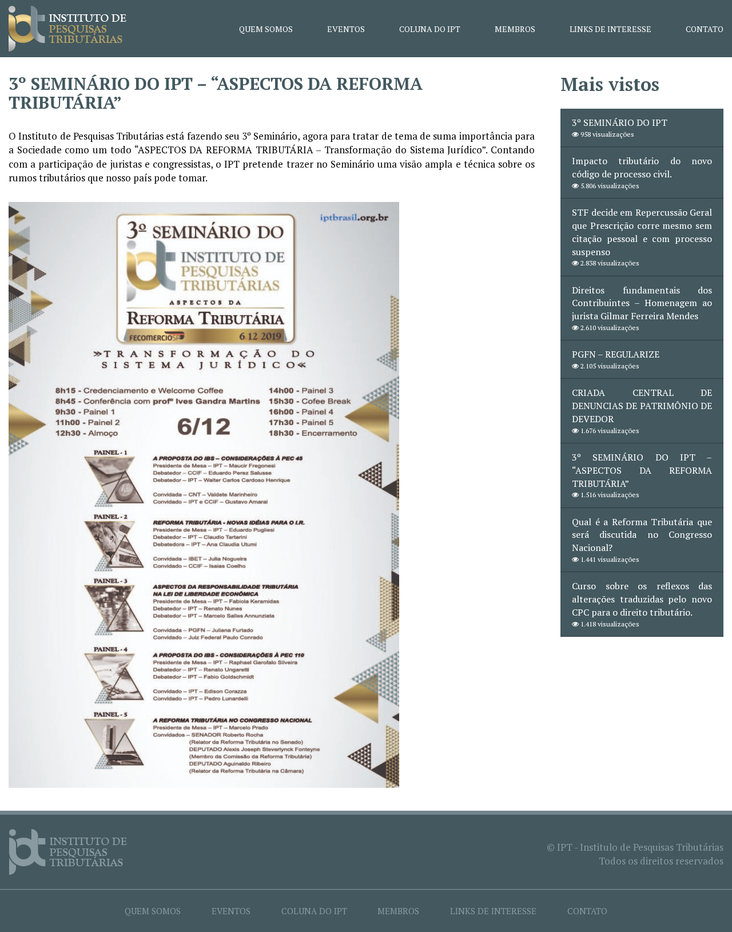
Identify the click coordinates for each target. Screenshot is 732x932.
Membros (515, 28)
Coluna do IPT (429, 28)
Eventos (346, 28)
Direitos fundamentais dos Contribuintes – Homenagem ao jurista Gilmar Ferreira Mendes (642, 303)
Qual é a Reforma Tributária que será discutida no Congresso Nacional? (642, 534)
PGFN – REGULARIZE (615, 354)
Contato (704, 28)
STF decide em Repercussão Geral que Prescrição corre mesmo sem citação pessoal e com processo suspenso (642, 232)
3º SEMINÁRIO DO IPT (619, 122)
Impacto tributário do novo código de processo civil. (642, 167)
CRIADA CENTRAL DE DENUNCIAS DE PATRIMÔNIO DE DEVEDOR (642, 405)
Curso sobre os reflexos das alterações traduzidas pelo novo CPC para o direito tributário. (642, 599)
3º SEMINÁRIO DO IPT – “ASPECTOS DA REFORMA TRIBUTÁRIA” (642, 470)
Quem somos (266, 28)
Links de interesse (610, 28)
